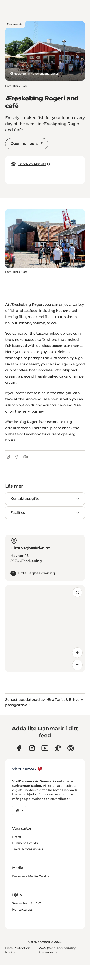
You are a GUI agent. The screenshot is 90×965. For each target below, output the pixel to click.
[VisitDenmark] (27, 769)
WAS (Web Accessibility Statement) (57, 950)
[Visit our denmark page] (19, 748)
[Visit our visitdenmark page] (45, 748)
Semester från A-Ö (26, 903)
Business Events (25, 843)
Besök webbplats (32, 164)
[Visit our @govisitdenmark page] (58, 748)
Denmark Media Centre (31, 876)
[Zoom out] (77, 665)
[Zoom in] (77, 652)
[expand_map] (77, 592)
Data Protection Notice (17, 950)
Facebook (32, 434)
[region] (45, 628)
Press (16, 837)
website (12, 434)
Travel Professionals (27, 849)
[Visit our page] (32, 748)
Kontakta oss (22, 909)
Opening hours (24, 144)
